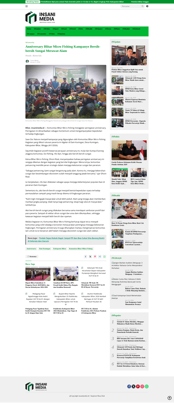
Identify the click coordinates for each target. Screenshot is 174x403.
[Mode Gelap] (147, 6)
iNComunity (41, 34)
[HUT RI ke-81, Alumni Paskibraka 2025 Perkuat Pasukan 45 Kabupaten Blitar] (93, 299)
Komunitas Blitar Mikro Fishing (80, 249)
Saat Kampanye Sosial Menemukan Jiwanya (133, 303)
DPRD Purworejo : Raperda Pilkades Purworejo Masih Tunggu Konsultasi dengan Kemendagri (135, 122)
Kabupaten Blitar (59, 249)
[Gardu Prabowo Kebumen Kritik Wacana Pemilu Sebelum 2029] (129, 150)
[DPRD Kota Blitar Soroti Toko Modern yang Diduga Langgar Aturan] (117, 90)
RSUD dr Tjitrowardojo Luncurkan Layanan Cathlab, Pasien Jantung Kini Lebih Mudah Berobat (136, 244)
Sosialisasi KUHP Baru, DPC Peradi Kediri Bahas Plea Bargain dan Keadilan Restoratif (65, 285)
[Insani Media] (40, 17)
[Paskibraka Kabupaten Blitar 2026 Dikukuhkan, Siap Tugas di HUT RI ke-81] (65, 299)
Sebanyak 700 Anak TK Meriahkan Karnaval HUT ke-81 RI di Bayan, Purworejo (93, 285)
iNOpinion (61, 34)
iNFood (64, 29)
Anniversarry (31, 249)
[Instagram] (142, 387)
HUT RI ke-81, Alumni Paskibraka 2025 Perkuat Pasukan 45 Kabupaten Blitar (93, 311)
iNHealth (89, 29)
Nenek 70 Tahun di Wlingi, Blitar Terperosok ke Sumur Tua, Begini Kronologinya (135, 111)
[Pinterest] (138, 387)
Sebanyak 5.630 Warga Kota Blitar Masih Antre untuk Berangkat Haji (135, 79)
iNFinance (98, 29)
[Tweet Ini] (90, 256)
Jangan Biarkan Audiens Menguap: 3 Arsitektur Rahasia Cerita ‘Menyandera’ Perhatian (135, 273)
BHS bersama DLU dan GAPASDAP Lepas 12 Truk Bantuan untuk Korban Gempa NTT (131, 340)
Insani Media (34, 60)
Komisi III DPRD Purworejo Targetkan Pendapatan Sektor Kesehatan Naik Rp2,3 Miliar (136, 233)
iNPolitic (47, 29)
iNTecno (108, 29)
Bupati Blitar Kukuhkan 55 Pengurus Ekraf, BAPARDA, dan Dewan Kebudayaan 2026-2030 (37, 285)
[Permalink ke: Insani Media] (27, 61)
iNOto (80, 29)
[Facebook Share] (85, 256)
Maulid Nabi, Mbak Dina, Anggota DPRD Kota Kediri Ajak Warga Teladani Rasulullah (119, 181)
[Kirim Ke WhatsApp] (104, 256)
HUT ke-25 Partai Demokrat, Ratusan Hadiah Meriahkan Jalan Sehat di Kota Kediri (131, 365)
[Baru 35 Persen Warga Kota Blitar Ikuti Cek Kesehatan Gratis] (129, 209)
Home (29, 29)
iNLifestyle (136, 29)
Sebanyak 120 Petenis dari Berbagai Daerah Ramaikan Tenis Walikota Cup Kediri (131, 348)
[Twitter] (133, 387)
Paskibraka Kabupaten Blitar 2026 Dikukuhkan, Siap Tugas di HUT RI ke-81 (65, 311)
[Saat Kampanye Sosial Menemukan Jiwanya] (129, 297)
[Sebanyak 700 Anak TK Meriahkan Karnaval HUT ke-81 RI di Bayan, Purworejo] (93, 274)
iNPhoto (117, 29)
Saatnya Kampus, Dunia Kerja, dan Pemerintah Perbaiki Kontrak (130, 331)
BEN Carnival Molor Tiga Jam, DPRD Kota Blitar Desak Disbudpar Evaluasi (138, 181)
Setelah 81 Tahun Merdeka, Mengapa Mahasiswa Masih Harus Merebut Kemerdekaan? (130, 323)
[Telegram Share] (100, 256)
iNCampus (30, 34)
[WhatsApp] (147, 387)
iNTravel (72, 29)
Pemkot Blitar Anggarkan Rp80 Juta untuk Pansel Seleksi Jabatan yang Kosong (127, 71)
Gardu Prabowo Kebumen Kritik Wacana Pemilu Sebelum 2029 (127, 163)
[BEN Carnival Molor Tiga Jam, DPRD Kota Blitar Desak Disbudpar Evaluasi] (139, 172)
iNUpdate (37, 29)
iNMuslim (126, 29)
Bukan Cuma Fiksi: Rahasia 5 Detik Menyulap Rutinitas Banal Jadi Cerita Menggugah (135, 290)
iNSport (55, 29)
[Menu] (27, 6)
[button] (142, 6)
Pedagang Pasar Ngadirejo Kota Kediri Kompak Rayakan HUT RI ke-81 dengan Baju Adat (37, 311)
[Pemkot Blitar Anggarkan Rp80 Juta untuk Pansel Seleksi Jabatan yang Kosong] (129, 55)
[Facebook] (129, 387)
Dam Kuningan (44, 249)
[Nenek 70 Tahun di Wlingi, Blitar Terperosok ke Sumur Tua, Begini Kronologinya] (117, 112)
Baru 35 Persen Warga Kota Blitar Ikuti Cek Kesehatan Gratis (128, 224)
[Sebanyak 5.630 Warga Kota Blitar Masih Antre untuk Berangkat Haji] (117, 79)
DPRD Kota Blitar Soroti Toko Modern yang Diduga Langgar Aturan (135, 90)
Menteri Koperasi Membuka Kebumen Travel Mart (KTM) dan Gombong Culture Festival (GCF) (135, 101)
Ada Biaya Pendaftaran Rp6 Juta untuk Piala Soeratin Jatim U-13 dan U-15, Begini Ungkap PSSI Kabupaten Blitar (63, 2)
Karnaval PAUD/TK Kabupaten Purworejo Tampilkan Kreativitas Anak (131, 356)
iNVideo (52, 34)
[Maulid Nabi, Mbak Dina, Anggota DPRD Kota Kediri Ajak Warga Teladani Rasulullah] (120, 172)
